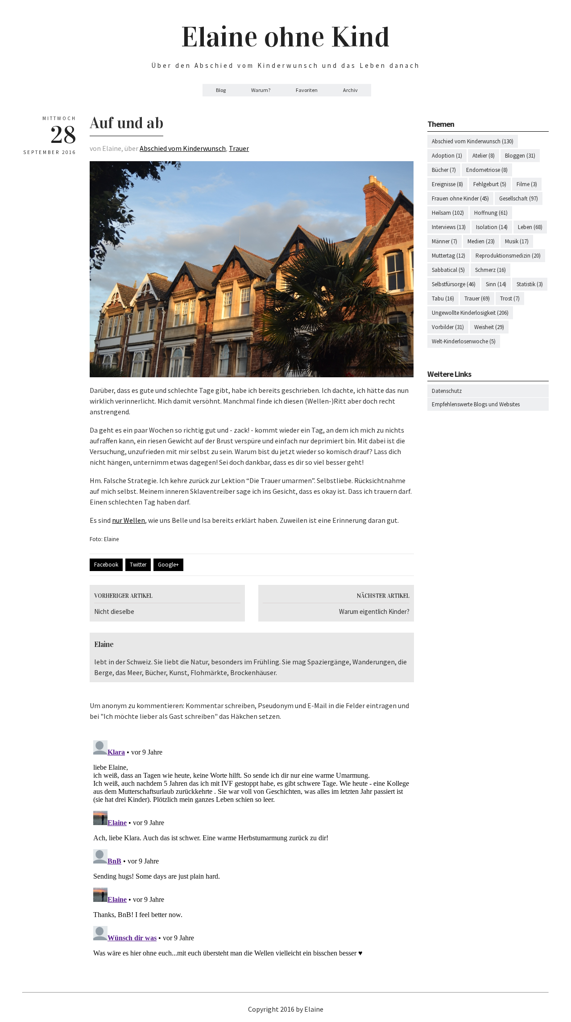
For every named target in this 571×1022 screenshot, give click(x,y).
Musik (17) (517, 241)
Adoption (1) (447, 155)
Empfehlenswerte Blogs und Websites (476, 404)
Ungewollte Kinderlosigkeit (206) (470, 313)
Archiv (350, 90)
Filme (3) (527, 184)
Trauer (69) (477, 298)
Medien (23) (481, 241)
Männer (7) (444, 241)
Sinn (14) (496, 284)
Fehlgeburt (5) (489, 184)
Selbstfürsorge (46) (454, 284)
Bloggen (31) (520, 155)
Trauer (239, 148)
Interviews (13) (449, 227)
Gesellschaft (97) (518, 198)
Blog (221, 90)
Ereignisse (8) (447, 184)
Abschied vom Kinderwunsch (183, 148)
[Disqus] (252, 848)
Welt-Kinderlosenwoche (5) (464, 341)
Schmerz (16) (490, 270)
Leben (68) (530, 227)
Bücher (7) (444, 170)
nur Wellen (128, 520)
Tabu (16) (443, 298)
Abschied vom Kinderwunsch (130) (472, 141)
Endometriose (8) (487, 170)
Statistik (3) (530, 284)
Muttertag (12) (448, 255)
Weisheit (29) (489, 327)
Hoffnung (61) (491, 213)
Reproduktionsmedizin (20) (508, 255)
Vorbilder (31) (448, 327)
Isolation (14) (492, 227)
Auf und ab (126, 123)
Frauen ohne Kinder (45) (460, 198)
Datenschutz (447, 391)
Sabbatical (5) (448, 270)
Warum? (260, 90)
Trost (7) (510, 298)
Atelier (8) (483, 155)
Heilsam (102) (448, 213)
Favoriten (307, 90)
